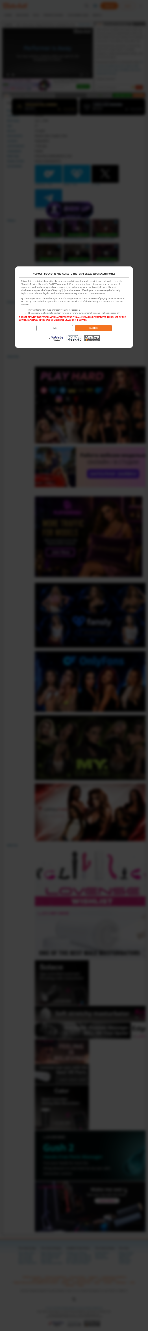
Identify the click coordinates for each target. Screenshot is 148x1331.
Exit (54, 328)
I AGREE (93, 328)
